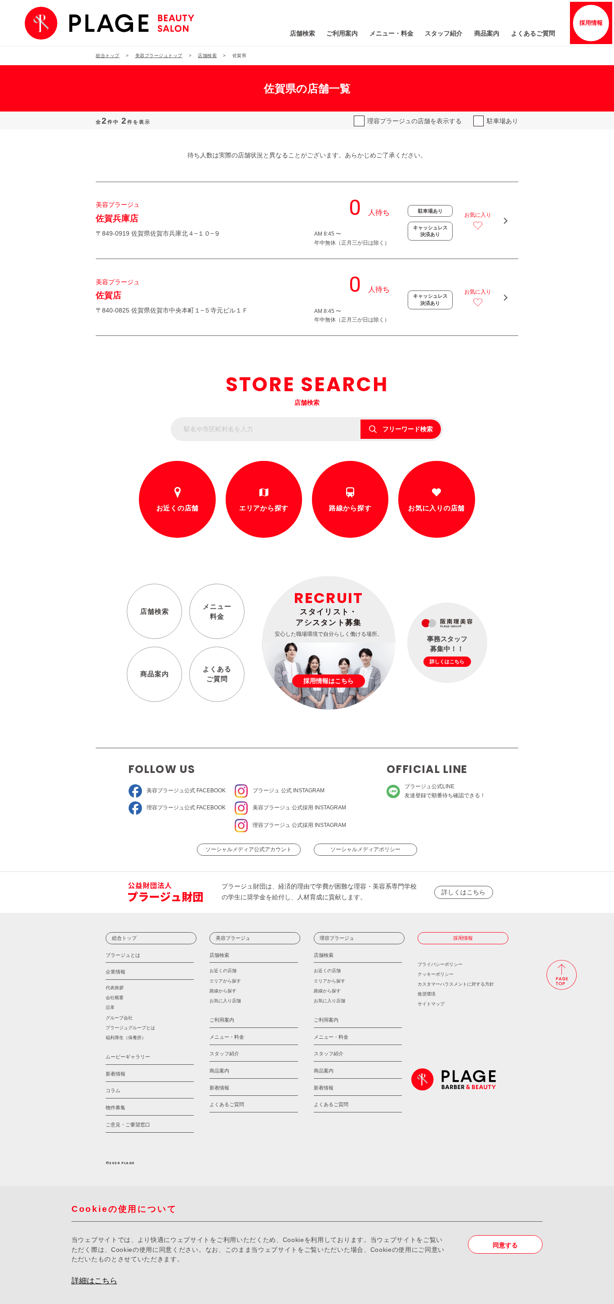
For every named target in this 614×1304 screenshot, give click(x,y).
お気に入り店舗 (225, 1000)
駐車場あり (502, 121)
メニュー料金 (217, 611)
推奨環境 (427, 993)
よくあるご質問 (533, 33)
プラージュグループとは (130, 1027)
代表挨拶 (115, 987)
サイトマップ (431, 1003)
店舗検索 (302, 33)
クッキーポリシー (436, 974)
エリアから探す (264, 508)
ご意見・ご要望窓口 (128, 1124)
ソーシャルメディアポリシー (365, 849)
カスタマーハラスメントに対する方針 (456, 984)
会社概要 (115, 997)
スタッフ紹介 (444, 33)
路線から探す (350, 508)
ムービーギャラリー (128, 1056)
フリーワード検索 (408, 429)
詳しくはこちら (463, 892)
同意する (505, 1245)
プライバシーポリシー (440, 964)
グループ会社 (119, 1017)
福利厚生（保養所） (126, 1037)
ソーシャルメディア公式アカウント (248, 849)
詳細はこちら (94, 1281)
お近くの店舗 (177, 508)
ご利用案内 (342, 33)
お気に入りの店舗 (436, 508)
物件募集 (115, 1107)
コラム (113, 1090)
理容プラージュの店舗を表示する (414, 121)
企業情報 (115, 971)
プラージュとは (123, 955)
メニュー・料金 (391, 33)
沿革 (110, 1007)
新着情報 (115, 1073)
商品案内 (486, 33)
